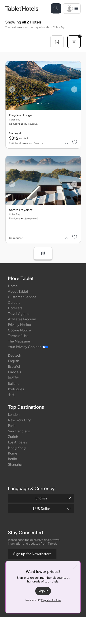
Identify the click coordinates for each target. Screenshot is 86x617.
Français (14, 372)
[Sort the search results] (74, 41)
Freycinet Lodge (20, 115)
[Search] (56, 8)
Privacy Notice (19, 325)
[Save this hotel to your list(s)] (66, 142)
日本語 (13, 377)
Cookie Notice (19, 330)
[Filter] (57, 41)
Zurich (13, 437)
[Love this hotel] (74, 142)
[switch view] (43, 253)
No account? (43, 600)
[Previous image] (12, 89)
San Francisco (19, 431)
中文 (11, 395)
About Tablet (18, 291)
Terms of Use (18, 336)
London (14, 414)
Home (13, 286)
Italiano (13, 383)
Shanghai (15, 464)
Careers (14, 302)
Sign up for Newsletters (32, 554)
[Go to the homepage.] (21, 8)
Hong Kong (17, 448)
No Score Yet (23, 123)
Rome (12, 453)
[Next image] (74, 89)
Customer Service (22, 297)
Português (16, 389)
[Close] (75, 567)
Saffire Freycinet (20, 210)
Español (14, 366)
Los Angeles (17, 442)
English (13, 361)
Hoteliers (15, 308)
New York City (19, 420)
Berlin (12, 459)
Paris (11, 426)
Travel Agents (18, 313)
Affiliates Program (22, 319)
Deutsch (14, 355)
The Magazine (19, 341)
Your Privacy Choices (24, 347)
